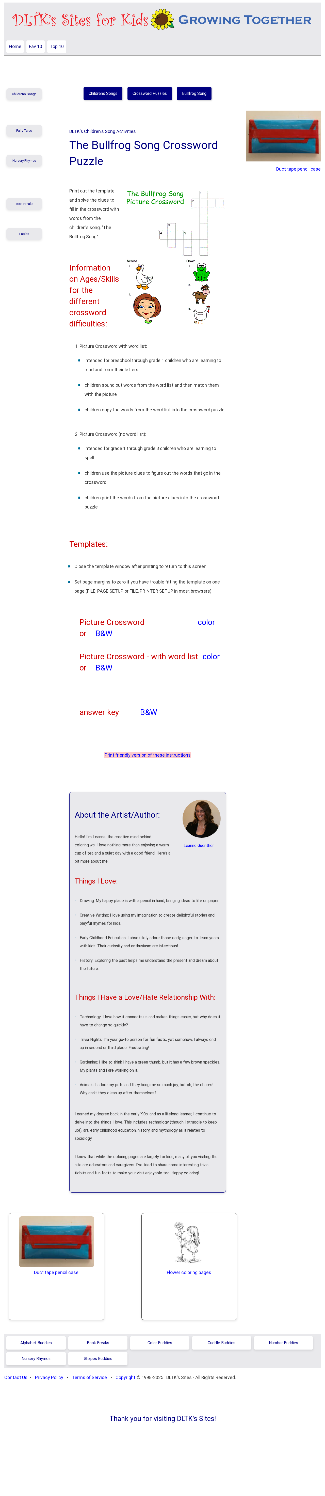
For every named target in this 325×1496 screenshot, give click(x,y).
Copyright (125, 1377)
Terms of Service (89, 1377)
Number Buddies (283, 1342)
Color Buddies (160, 1342)
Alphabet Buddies (36, 1342)
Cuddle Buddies (221, 1342)
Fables (24, 234)
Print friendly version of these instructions (148, 755)
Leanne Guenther (199, 845)
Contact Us (15, 1377)
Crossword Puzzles (150, 93)
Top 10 (57, 46)
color (206, 622)
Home (15, 46)
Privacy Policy (49, 1377)
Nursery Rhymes (24, 160)
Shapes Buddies (98, 1358)
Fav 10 (35, 46)
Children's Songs (24, 94)
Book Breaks (24, 204)
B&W (103, 633)
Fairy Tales (24, 130)
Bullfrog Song (194, 93)
